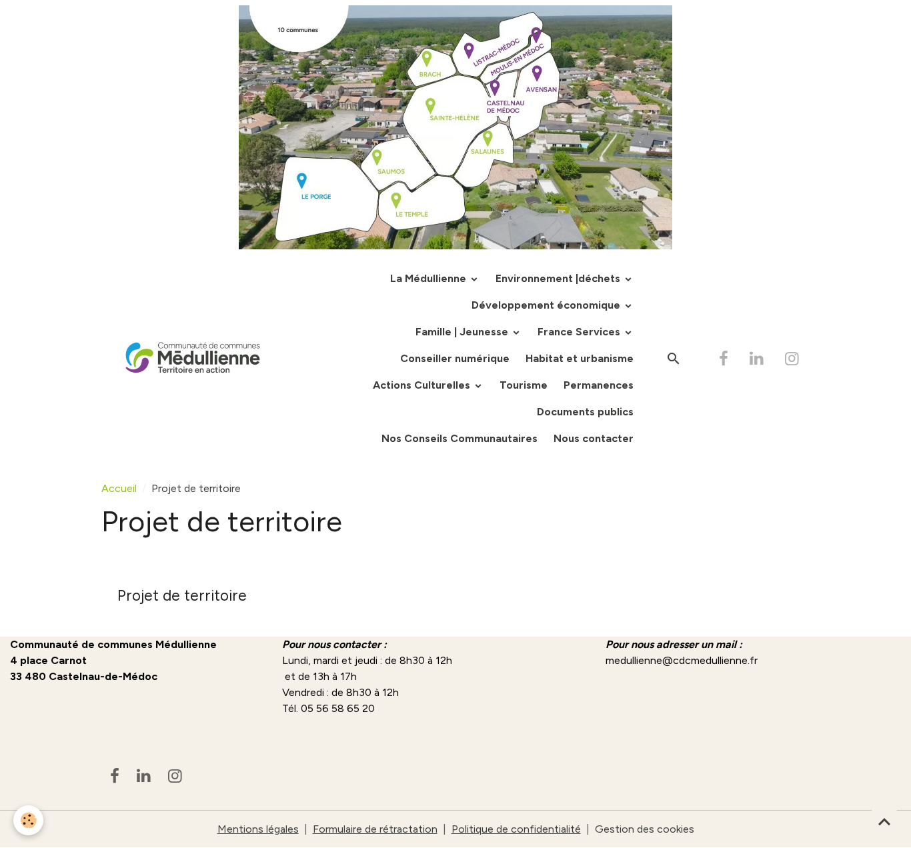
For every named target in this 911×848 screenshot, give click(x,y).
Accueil (119, 488)
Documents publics (585, 411)
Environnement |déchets (559, 278)
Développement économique (547, 305)
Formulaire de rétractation (375, 829)
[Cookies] (28, 820)
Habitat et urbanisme (580, 358)
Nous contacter (594, 438)
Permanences (599, 385)
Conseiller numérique (455, 358)
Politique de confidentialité (516, 829)
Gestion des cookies (644, 829)
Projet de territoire (182, 596)
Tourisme (524, 385)
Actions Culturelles (423, 385)
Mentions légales (258, 829)
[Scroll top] (884, 821)
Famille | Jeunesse (463, 331)
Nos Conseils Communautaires (459, 438)
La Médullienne (429, 278)
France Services (580, 331)
